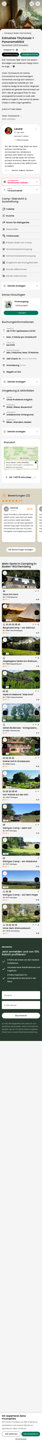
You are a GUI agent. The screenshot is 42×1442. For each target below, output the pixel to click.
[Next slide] (37, 579)
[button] (21, 458)
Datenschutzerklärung (28, 1032)
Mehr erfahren (19, 1428)
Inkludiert (22, 313)
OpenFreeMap (17, 465)
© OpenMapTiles (28, 465)
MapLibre (9, 465)
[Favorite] (37, 3)
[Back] (4, 3)
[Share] (31, 3)
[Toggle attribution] (35, 462)
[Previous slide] (5, 579)
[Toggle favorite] (5, 573)
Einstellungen (21, 1439)
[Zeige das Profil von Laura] (36, 129)
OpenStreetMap (17, 467)
